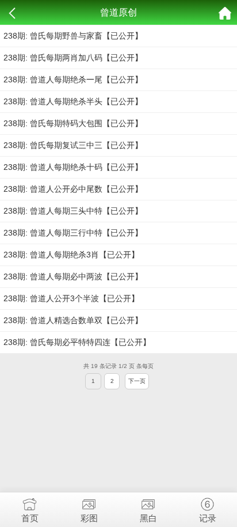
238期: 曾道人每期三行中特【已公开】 (73, 232)
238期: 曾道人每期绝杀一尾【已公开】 (73, 79)
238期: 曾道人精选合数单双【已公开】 (73, 320)
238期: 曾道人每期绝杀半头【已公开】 (73, 101)
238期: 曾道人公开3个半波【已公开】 (71, 298)
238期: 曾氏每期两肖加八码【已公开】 (73, 57)
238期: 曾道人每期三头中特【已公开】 (73, 210)
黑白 (148, 518)
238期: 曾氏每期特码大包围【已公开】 (73, 123)
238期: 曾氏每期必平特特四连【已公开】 (77, 342)
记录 (207, 518)
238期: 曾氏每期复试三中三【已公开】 (73, 145)
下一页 (137, 381)
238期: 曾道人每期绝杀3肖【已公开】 (71, 254)
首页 (30, 518)
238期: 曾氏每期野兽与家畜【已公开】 (73, 35)
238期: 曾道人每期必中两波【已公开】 (73, 276)
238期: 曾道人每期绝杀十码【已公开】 (73, 167)
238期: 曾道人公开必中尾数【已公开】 (73, 189)
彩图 (89, 518)
